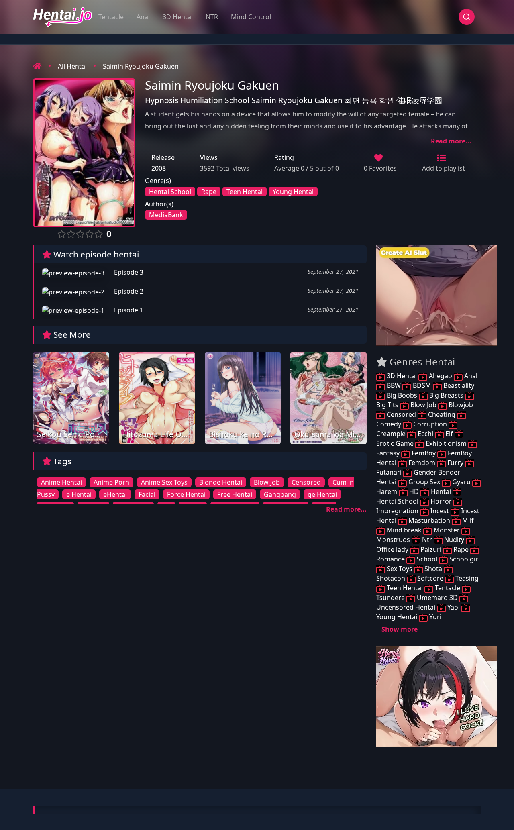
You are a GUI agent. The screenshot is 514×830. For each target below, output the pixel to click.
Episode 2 (127, 291)
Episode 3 (127, 272)
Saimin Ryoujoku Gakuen (141, 66)
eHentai (115, 494)
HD (414, 491)
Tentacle (111, 16)
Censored (306, 482)
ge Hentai (322, 494)
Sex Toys (399, 568)
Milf (467, 520)
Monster (446, 530)
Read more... (451, 141)
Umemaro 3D (437, 597)
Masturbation (429, 520)
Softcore (430, 578)
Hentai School (170, 191)
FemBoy (423, 453)
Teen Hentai (244, 191)
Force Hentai (186, 494)
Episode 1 (127, 310)
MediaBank (166, 214)
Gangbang (280, 494)
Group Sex (424, 481)
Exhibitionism (446, 443)
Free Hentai (234, 494)
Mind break (404, 530)
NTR (212, 16)
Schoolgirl (464, 559)
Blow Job (267, 482)
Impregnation (398, 510)
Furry (455, 462)
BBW (393, 385)
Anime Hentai (61, 482)
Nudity (454, 539)
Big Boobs (402, 395)
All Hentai (72, 66)
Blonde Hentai (220, 482)
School (427, 559)
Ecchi (425, 433)
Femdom (422, 462)
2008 (158, 168)
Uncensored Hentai (406, 607)
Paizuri (431, 549)
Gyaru (461, 481)
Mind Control (251, 16)
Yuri (434, 616)
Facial (147, 494)
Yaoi (453, 607)
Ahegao (440, 375)
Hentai (441, 491)
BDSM (422, 385)
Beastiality (458, 385)
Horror (441, 501)
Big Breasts (446, 395)
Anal (143, 16)
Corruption (430, 424)
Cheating (441, 414)
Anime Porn (111, 482)
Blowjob (460, 404)
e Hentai (79, 494)
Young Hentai (293, 191)
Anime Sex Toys (164, 482)
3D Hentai (178, 16)
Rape (208, 191)
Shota (433, 568)
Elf (449, 433)
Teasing (466, 578)
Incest (440, 510)
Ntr (427, 539)
